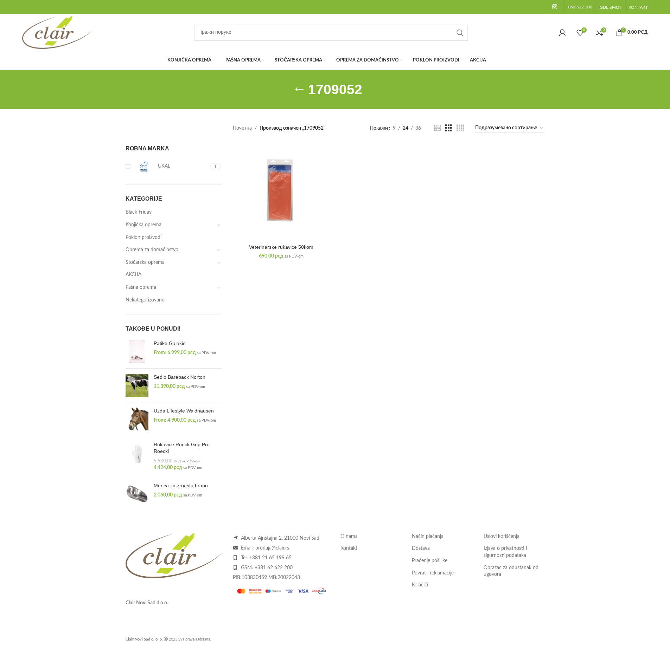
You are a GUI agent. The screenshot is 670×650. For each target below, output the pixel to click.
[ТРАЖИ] (460, 33)
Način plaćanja (428, 536)
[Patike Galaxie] (137, 351)
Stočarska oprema (145, 262)
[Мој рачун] (562, 33)
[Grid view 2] (437, 128)
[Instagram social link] (554, 6)
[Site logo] (57, 32)
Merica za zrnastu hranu (181, 485)
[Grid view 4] (460, 128)
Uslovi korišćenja (501, 536)
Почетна (242, 128)
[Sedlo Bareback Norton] (137, 385)
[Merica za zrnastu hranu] (137, 493)
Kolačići (420, 585)
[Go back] (299, 90)
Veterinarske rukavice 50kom (281, 247)
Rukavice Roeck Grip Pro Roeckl (182, 448)
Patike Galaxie (170, 343)
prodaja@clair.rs (272, 548)
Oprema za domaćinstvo (152, 249)
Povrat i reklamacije (433, 573)
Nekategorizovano (145, 300)
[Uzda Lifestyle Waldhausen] (137, 419)
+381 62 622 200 (274, 567)
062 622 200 (580, 7)
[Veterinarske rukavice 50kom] (281, 192)
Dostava (421, 548)
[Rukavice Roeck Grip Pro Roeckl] (137, 456)
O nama (349, 536)
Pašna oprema (141, 287)
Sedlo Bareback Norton (179, 377)
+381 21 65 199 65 (270, 557)
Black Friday (139, 212)
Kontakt (348, 548)
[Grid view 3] (448, 128)
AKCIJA (133, 274)
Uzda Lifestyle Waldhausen (184, 411)
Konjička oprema (143, 224)
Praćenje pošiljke (429, 560)
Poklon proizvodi (143, 237)
